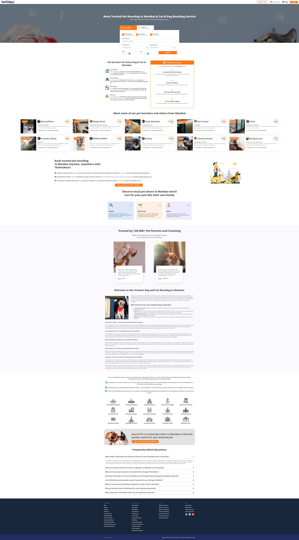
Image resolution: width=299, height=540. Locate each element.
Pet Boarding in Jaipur (168, 414)
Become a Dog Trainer (164, 509)
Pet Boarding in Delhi (113, 414)
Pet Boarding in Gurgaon (131, 414)
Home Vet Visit (135, 511)
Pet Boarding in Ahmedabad (113, 404)
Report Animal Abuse (109, 520)
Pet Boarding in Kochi (186, 414)
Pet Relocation (135, 513)
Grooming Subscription (109, 526)
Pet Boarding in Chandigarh (167, 404)
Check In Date (125, 45)
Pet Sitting (128, 121)
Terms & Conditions (189, 511)
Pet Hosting (24, 121)
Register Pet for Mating (137, 530)
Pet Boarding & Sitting (137, 522)
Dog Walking (135, 509)
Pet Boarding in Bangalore (131, 404)
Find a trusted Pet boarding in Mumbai (145, 441)
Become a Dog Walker (164, 511)
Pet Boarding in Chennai (149, 404)
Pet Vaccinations (136, 528)
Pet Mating (134, 520)
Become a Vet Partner (164, 507)
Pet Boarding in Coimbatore (185, 404)
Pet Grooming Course (164, 515)
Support (106, 507)
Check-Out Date (154, 45)
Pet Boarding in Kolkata (113, 423)
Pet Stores (106, 511)
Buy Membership (108, 515)
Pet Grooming (135, 505)
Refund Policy (188, 507)
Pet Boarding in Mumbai (149, 423)
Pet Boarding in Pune (186, 423)
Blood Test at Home (136, 526)
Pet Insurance (135, 515)
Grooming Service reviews (110, 524)
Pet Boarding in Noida (168, 423)
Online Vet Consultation (137, 524)
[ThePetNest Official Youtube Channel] (193, 514)
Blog (105, 505)
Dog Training (135, 507)
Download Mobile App (109, 522)
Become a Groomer (163, 505)
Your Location (125, 38)
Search (167, 53)
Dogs (123, 51)
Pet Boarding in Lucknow (131, 423)
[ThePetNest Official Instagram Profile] (189, 514)
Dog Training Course (136, 518)
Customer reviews (108, 518)
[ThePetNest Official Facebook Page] (186, 514)
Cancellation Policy (189, 509)
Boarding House (182, 121)
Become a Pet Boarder (164, 513)
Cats (141, 51)
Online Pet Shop (108, 513)
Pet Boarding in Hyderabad (149, 414)
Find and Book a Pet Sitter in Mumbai (129, 185)
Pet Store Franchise (163, 518)
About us (106, 509)
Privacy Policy (188, 505)
